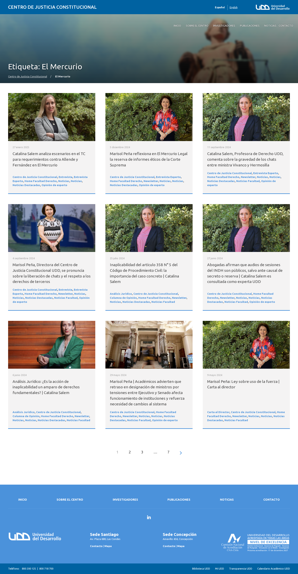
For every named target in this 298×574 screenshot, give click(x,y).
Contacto (271, 499)
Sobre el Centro (70, 499)
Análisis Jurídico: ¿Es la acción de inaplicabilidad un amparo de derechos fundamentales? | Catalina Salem (46, 387)
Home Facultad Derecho (41, 181)
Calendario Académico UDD (273, 568)
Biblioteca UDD (201, 568)
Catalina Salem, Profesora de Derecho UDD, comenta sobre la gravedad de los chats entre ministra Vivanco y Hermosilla (245, 159)
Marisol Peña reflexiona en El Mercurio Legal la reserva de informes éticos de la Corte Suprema (149, 159)
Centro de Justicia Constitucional (52, 7)
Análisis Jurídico (121, 293)
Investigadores (125, 499)
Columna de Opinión (123, 297)
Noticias (63, 181)
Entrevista (65, 177)
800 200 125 (29, 568)
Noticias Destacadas (26, 185)
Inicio (22, 499)
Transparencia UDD (240, 568)
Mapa (108, 546)
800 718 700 (46, 568)
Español (220, 7)
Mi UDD (219, 568)
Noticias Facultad (248, 181)
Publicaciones (178, 499)
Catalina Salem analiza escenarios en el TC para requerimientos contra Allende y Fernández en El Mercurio (49, 159)
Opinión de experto (54, 185)
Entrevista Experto (168, 177)
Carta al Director (218, 412)
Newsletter (151, 181)
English (234, 7)
